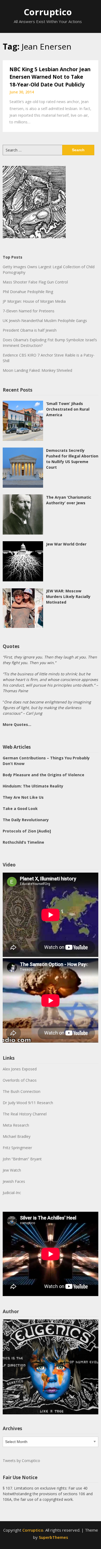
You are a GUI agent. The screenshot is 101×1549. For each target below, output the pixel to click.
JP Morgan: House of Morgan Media (34, 301)
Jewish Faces (14, 1181)
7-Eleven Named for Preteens (28, 310)
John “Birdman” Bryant (22, 1158)
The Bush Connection (21, 1091)
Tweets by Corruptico (21, 1460)
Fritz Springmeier (17, 1147)
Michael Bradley (16, 1136)
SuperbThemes (53, 1537)
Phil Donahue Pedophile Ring (28, 291)
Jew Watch (12, 1170)
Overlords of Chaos (20, 1080)
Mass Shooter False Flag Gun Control (35, 282)
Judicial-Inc (12, 1192)
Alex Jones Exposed (20, 1068)
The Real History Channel (25, 1113)
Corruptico (48, 12)
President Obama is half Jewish (30, 330)
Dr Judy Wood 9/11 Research (28, 1102)
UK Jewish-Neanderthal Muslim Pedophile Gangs (45, 320)
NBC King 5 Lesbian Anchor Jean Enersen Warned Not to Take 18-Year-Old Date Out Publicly (49, 77)
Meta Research (16, 1125)
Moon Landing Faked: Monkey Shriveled (37, 370)
